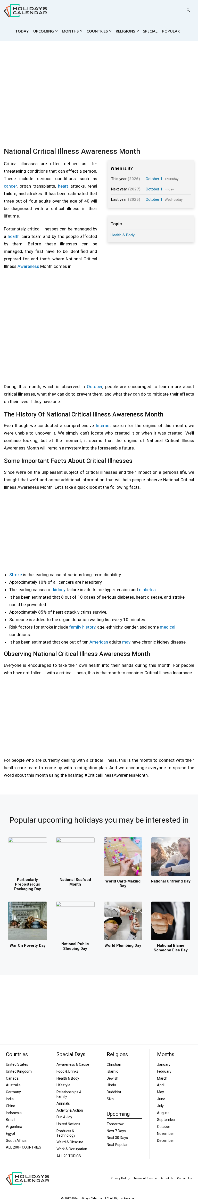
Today (22, 31)
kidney (59, 589)
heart (63, 186)
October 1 (154, 178)
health (14, 236)
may (126, 642)
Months (70, 31)
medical (167, 627)
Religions (125, 31)
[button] (188, 10)
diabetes (147, 589)
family (75, 627)
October (94, 386)
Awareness (28, 266)
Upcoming (43, 31)
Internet (103, 425)
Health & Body (123, 235)
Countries (97, 31)
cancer (10, 186)
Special (150, 31)
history (88, 627)
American (98, 642)
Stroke (15, 574)
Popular (171, 31)
